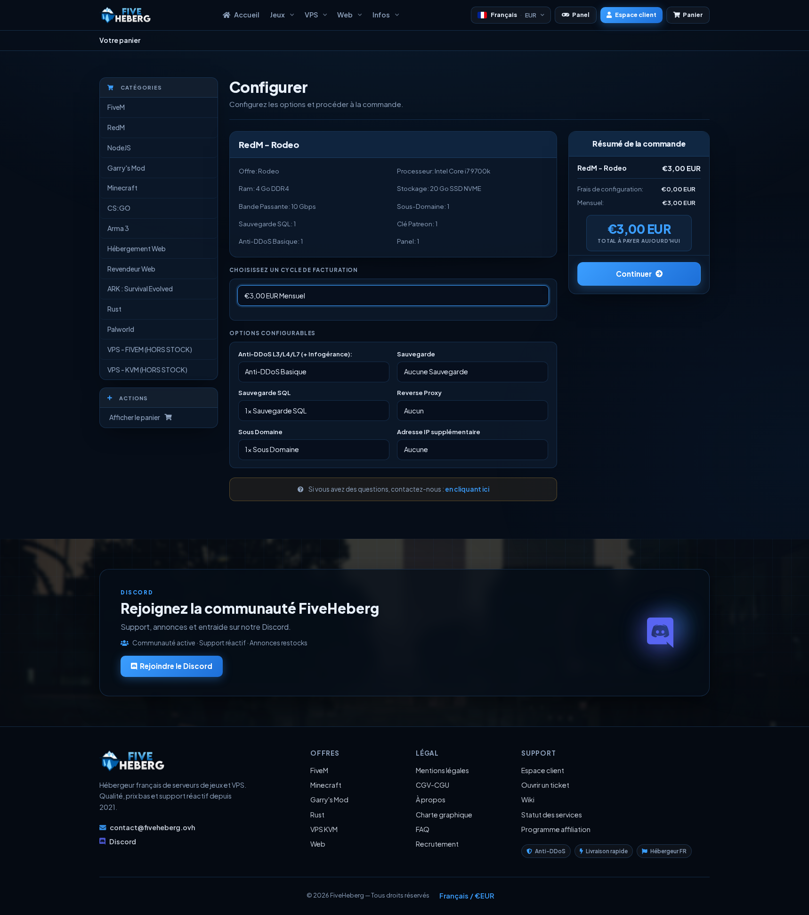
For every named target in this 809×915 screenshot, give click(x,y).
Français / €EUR (466, 895)
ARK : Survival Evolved (140, 288)
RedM (116, 127)
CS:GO (118, 208)
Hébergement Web (136, 248)
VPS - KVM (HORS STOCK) (147, 369)
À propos (430, 799)
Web (317, 844)
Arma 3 (118, 228)
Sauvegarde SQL (264, 392)
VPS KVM (324, 829)
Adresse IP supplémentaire (438, 432)
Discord (122, 841)
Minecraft (122, 187)
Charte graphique (444, 814)
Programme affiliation (556, 829)
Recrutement (437, 844)
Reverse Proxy (419, 392)
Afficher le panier (133, 417)
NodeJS (119, 147)
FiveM (116, 107)
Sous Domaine (260, 432)
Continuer (634, 273)
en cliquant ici (467, 489)
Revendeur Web (131, 268)
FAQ (422, 829)
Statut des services (551, 814)
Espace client (542, 770)
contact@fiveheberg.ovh (152, 827)
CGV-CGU (432, 785)
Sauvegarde (416, 354)
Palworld (120, 329)
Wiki (527, 799)
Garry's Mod (126, 168)
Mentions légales (442, 770)
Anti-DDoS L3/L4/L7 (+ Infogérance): (295, 354)
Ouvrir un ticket (545, 785)
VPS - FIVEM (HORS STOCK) (149, 349)
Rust (114, 309)
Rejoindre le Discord (176, 665)
